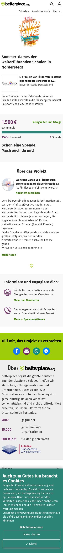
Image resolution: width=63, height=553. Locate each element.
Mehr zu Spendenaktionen (29, 319)
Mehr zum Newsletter (26, 300)
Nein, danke (31, 534)
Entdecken (24, 11)
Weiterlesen (9, 254)
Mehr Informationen (31, 527)
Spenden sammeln (41, 11)
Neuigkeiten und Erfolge (47, 122)
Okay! (33, 544)
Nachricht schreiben (28, 192)
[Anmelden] (59, 4)
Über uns (56, 11)
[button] (16, 351)
